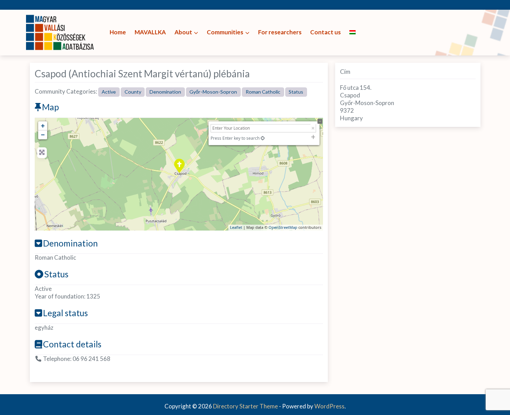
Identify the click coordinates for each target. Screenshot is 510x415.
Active (109, 92)
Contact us (325, 32)
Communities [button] (225, 32)
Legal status (65, 313)
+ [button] (43, 125)
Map (50, 107)
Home (118, 32)
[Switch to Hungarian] (352, 32)
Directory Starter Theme (246, 406)
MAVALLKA (150, 32)
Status (296, 92)
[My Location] (263, 138)
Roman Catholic (263, 92)
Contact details (72, 344)
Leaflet (236, 227)
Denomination (165, 92)
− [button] (43, 134)
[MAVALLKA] (60, 31)
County (133, 92)
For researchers (279, 32)
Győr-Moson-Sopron (213, 92)
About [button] (183, 32)
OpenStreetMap (283, 227)
